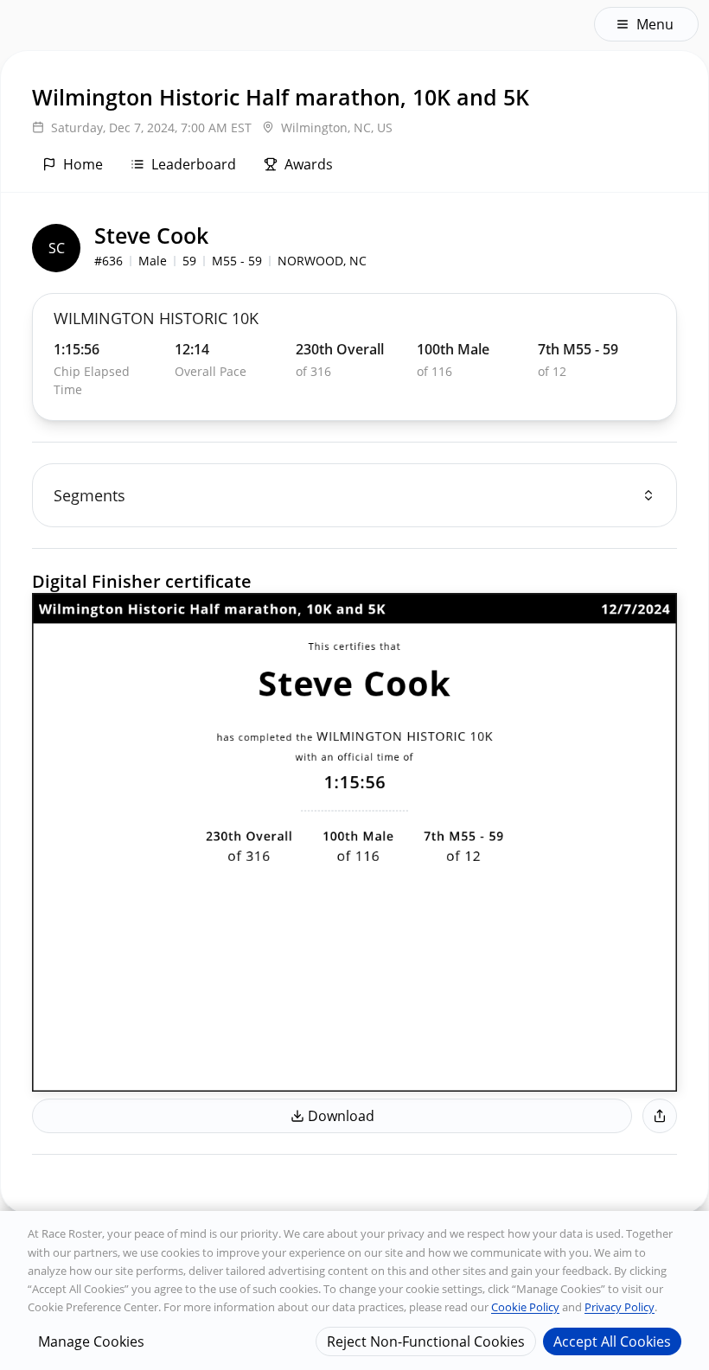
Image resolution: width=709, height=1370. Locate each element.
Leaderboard (193, 164)
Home (83, 164)
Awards (308, 164)
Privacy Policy (619, 1307)
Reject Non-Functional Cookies (426, 1341)
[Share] (659, 1116)
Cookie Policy (525, 1307)
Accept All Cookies (612, 1341)
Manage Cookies (91, 1341)
